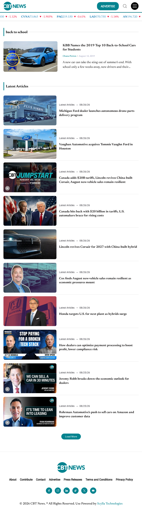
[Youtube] (93, 490)
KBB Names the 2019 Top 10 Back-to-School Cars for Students (99, 47)
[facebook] (49, 490)
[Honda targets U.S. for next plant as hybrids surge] (29, 311)
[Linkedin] (67, 490)
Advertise (54, 479)
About (12, 479)
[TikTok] (75, 490)
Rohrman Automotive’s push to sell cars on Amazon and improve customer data (96, 414)
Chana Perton (69, 56)
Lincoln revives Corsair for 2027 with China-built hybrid (98, 247)
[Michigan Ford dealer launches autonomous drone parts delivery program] (29, 110)
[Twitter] (84, 490)
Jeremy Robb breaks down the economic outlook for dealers (94, 381)
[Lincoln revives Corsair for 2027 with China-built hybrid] (29, 244)
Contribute (26, 479)
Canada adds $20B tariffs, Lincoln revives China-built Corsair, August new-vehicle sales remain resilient (95, 180)
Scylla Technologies (110, 503)
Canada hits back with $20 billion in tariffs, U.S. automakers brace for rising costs (91, 213)
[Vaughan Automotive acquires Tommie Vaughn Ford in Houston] (29, 144)
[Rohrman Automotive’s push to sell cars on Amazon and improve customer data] (29, 412)
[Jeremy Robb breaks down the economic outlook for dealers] (29, 378)
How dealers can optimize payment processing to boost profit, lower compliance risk (96, 347)
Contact (41, 479)
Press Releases (73, 479)
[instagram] (58, 490)
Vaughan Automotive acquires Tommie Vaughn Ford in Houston (96, 146)
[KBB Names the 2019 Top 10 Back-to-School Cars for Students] (30, 56)
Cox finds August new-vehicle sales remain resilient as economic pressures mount (95, 280)
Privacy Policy (124, 479)
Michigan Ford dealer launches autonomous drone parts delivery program (96, 113)
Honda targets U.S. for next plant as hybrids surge (93, 314)
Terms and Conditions (99, 479)
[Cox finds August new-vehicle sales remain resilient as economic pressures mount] (29, 278)
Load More (71, 436)
